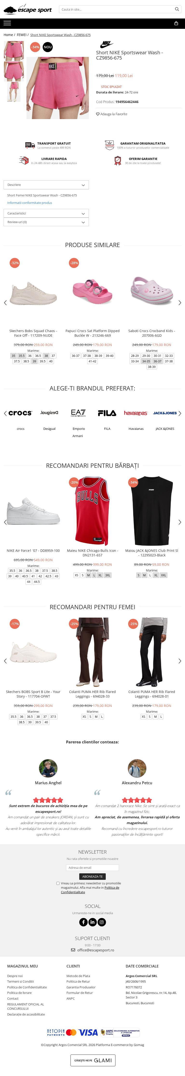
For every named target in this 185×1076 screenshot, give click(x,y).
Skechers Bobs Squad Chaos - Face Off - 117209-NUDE (33, 333)
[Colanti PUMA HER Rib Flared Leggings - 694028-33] (92, 652)
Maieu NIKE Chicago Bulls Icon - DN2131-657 (92, 552)
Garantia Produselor (80, 987)
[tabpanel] (57, 88)
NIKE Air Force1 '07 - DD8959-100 (33, 550)
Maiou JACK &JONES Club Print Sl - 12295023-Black (151, 552)
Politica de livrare (19, 993)
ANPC (70, 998)
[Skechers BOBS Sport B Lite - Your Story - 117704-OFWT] (33, 652)
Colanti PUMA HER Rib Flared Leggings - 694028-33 (92, 694)
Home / (10, 34)
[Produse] (8, 24)
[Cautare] (177, 9)
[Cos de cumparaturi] (176, 23)
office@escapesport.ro (95, 950)
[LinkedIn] (92, 922)
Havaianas (136, 428)
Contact (13, 998)
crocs (20, 428)
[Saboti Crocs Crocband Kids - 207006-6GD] (152, 291)
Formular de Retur (79, 993)
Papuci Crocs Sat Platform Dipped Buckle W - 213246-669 (93, 333)
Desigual (49, 428)
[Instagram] (102, 922)
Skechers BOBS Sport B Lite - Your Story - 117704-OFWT (33, 694)
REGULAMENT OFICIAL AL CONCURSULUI (25, 1006)
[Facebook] (83, 922)
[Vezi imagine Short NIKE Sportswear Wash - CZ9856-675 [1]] (14, 71)
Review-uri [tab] (17, 222)
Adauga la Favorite (113, 114)
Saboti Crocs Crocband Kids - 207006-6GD (151, 333)
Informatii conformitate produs (29, 203)
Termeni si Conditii (20, 981)
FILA (107, 428)
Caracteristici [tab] (16, 213)
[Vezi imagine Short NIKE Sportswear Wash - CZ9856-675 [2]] (14, 92)
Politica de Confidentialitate (27, 987)
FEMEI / (23, 34)
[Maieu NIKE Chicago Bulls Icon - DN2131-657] (92, 511)
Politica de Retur (78, 981)
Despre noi (15, 976)
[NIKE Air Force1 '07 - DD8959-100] (33, 511)
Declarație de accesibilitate (26, 1014)
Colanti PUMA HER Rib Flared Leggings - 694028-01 (151, 694)
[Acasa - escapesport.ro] (28, 9)
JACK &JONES (165, 428)
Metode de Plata (78, 976)
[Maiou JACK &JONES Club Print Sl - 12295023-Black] (152, 511)
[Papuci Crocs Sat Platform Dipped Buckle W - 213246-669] (92, 291)
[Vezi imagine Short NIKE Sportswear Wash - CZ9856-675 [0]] (14, 51)
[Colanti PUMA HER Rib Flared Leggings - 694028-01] (152, 652)
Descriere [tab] (14, 184)
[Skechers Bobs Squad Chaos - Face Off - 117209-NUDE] (33, 291)
